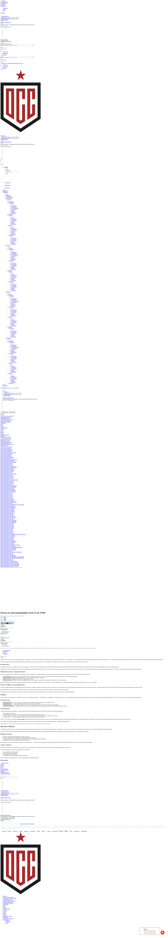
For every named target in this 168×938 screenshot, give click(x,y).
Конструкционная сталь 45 (7, 463)
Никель (2, 432)
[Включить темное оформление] (2, 43)
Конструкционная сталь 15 (7, 492)
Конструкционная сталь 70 (7, 497)
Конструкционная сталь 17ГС (7, 533)
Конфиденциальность (5, 819)
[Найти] (5, 48)
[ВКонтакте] (2, 623)
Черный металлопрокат (6, 417)
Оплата (4, 652)
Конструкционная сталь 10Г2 (7, 500)
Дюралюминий (4, 427)
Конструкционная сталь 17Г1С (7, 488)
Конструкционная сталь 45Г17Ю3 (8, 555)
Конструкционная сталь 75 (7, 494)
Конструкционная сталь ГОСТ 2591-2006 (10, 565)
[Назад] (7, 169)
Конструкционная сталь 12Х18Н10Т (9, 459)
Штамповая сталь (4, 445)
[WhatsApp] (11, 623)
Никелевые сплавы (5, 434)
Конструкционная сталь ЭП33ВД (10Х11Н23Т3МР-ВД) (13, 534)
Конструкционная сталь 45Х (7, 476)
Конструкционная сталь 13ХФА (8, 535)
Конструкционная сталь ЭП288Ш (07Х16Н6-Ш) (11, 547)
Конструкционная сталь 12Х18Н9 (8, 549)
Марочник (5, 8)
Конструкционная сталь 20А (7, 560)
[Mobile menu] (2, 69)
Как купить (5, 651)
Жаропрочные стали (5, 440)
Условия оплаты (4, 768)
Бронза (2, 426)
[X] (7, 623)
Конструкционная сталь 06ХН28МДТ (9, 561)
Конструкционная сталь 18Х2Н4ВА (9, 541)
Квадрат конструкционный (7, 450)
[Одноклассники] (3, 623)
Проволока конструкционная (7, 457)
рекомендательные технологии (27, 823)
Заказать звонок (4, 19)
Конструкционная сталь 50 (7, 478)
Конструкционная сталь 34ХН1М (8, 521)
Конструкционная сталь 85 (7, 550)
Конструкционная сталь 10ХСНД (8, 516)
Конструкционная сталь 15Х (7, 519)
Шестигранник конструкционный (8, 452)
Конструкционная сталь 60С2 (7, 523)
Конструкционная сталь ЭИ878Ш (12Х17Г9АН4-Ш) (12, 556)
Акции (2, 765)
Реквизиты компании (5, 773)
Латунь (2, 429)
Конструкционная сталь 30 (7, 484)
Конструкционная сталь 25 (7, 495)
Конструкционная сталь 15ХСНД (8, 517)
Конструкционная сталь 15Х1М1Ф (8, 548)
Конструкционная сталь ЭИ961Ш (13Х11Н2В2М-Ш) (12, 504)
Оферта (2, 820)
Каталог (2, 764)
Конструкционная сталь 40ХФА (8, 542)
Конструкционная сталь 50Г (7, 515)
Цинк (2, 431)
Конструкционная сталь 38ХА (7, 514)
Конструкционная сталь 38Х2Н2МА (9, 485)
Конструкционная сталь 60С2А (8, 508)
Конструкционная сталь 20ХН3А (8, 491)
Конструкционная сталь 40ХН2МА (8, 507)
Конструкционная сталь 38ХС (7, 498)
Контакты (3, 771)
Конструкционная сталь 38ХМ (7, 505)
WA (22, 63)
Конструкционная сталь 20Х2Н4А (8, 490)
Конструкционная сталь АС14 (7, 483)
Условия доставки (5, 770)
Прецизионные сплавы (6, 420)
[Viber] (9, 623)
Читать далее (22, 827)
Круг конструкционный (6, 449)
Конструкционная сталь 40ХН (7, 489)
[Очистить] (33, 45)
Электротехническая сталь (6, 419)
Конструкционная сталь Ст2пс (7, 509)
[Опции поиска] (1, 46)
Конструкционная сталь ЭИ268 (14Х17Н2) (10, 545)
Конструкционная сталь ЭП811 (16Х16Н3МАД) (11, 552)
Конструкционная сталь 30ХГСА (8, 468)
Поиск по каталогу (5, 45)
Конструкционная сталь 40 (7, 475)
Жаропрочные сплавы (5, 421)
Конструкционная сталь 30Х (7, 554)
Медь (2, 424)
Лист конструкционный (6, 447)
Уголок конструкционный (6, 453)
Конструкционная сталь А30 (7, 524)
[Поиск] (2, 158)
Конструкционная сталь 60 (7, 496)
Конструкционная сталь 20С (7, 532)
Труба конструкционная (6, 451)
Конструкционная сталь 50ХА (7, 527)
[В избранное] (3, 618)
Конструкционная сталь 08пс (7, 528)
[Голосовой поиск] (2, 48)
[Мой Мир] (5, 623)
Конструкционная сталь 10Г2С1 (8, 536)
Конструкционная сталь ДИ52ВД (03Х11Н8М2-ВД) (12, 558)
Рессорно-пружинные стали (7, 444)
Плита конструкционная (6, 456)
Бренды (2, 766)
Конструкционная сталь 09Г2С (7, 461)
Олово (2, 433)
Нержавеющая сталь (5, 418)
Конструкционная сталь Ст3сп (7, 481)
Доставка (5, 654)
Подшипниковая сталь (6, 443)
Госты (4, 9)
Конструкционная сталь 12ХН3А (8, 501)
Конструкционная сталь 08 (7, 559)
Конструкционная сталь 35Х (7, 513)
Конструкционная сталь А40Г (7, 540)
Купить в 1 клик (4, 629)
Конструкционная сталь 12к (7, 530)
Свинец (2, 430)
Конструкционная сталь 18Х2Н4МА (9, 520)
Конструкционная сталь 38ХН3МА (8, 522)
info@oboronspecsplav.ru (6, 22)
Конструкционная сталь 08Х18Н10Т (9, 466)
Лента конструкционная (6, 455)
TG (20, 63)
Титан (2, 425)
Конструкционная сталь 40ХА (7, 526)
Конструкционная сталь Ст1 (7, 529)
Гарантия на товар (5, 772)
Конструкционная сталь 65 (7, 503)
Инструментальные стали (6, 442)
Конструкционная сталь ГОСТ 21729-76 (10, 562)
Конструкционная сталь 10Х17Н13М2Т (9, 479)
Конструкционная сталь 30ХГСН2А (9, 502)
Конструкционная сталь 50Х (7, 539)
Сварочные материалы (6, 437)
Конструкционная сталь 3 (6, 472)
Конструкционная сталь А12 (7, 553)
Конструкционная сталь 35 (7, 464)
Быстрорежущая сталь (5, 439)
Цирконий (3, 436)
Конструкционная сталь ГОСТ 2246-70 (9, 566)
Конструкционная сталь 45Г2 (7, 543)
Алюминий (3, 423)
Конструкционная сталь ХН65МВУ (8, 462)
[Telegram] (13, 623)
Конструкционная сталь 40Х (7, 469)
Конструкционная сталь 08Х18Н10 (8, 474)
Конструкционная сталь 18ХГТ (8, 510)
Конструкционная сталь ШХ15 (7, 470)
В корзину (3, 626)
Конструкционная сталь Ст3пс (7, 477)
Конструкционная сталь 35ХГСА (8, 546)
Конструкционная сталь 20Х (7, 471)
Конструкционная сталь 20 (7, 458)
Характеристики (7, 650)
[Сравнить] (3, 620)
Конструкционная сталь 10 (7, 465)
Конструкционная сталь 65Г (7, 482)
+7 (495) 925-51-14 (5, 16)
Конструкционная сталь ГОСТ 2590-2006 (10, 563)
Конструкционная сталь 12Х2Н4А (8, 487)
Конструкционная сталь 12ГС (7, 537)
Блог (4, 10)
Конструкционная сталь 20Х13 (7, 511)
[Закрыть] (1, 165)
